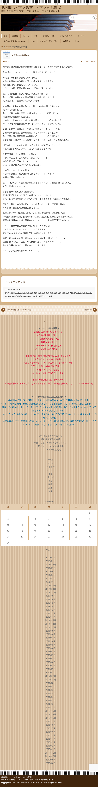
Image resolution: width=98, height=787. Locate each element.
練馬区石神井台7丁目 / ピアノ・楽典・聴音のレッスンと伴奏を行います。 (29, 779)
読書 (50, 487)
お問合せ (66, 41)
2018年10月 (50, 627)
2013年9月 (51, 759)
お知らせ (50, 470)
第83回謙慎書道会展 (50, 439)
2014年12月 (50, 752)
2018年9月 (51, 630)
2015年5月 (51, 735)
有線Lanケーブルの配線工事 (51, 446)
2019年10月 (50, 592)
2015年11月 (50, 714)
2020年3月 (51, 578)
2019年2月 (51, 613)
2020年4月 (51, 575)
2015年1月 (51, 749)
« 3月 (48, 549)
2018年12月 (50, 620)
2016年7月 (51, 686)
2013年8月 (51, 763)
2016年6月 (51, 690)
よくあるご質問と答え (49, 41)
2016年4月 (51, 697)
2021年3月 (51, 557)
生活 (7, 61)
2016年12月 (50, 676)
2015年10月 (50, 718)
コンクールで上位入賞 (50, 449)
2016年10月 (50, 679)
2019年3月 (51, 609)
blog (77, 41)
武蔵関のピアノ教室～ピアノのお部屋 (16, 777)
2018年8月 (51, 634)
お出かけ (50, 466)
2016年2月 (51, 704)
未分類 (50, 477)
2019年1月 (51, 616)
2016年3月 (51, 700)
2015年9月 (51, 721)
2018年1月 (51, 658)
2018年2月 (51, 655)
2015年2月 (51, 745)
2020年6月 (51, 571)
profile (15, 36)
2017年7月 (51, 665)
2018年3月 (51, 651)
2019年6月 (51, 599)
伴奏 (36, 36)
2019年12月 (50, 585)
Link (33, 41)
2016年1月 (51, 707)
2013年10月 (50, 756)
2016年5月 (51, 693)
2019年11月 (50, 589)
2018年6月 (51, 641)
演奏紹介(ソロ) (48, 36)
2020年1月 (51, 582)
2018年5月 (51, 644)
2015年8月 (51, 724)
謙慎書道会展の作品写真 (50, 435)
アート (50, 463)
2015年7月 (51, 728)
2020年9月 (51, 568)
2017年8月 (51, 662)
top (5, 36)
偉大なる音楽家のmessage (15, 41)
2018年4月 (51, 648)
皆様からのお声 (66, 36)
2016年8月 (51, 683)
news (50, 459)
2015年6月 (51, 731)
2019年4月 (51, 606)
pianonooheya (89, 61)
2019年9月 (51, 596)
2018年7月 (51, 637)
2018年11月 (50, 623)
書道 (50, 473)
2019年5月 (51, 602)
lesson (26, 36)
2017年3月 (51, 669)
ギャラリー (81, 36)
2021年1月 (51, 561)
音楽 (50, 491)
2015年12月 (50, 710)
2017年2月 (51, 672)
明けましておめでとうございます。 (50, 442)
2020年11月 (50, 564)
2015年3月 (51, 742)
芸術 (50, 484)
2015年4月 (51, 738)
